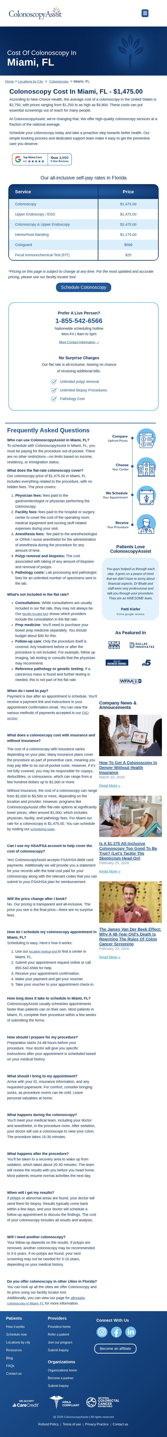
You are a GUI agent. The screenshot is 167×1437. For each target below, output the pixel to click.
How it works (15, 1326)
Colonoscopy (59, 81)
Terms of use (72, 1424)
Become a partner (61, 1378)
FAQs (10, 1366)
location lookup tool (43, 951)
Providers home (59, 1326)
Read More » (109, 786)
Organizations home (62, 1370)
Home (9, 81)
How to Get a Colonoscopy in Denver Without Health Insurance (128, 767)
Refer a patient (58, 1334)
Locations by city (18, 1342)
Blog (9, 1358)
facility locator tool (35, 614)
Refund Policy (48, 1424)
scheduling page (43, 829)
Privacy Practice (97, 1424)
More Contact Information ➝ (79, 342)
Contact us (14, 1373)
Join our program (60, 1342)
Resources (14, 1350)
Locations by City (30, 81)
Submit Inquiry (58, 1350)
